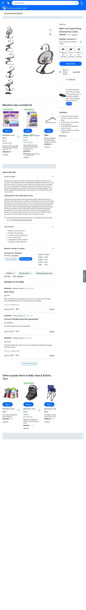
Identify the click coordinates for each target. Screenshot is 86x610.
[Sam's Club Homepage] (8, 2)
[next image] (9, 95)
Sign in (7, 131)
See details (76, 72)
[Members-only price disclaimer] (18, 136)
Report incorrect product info (22, 220)
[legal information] (81, 42)
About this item (9, 172)
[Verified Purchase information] (24, 288)
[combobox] (45, 3)
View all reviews (11, 259)
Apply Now (69, 104)
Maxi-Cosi (62, 24)
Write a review (26, 259)
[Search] (76, 3)
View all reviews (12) (29, 364)
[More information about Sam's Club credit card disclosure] (77, 100)
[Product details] (53, 176)
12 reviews (15, 255)
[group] (68, 35)
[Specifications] (53, 226)
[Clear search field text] (73, 3)
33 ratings (74, 34)
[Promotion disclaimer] (76, 39)
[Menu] (3, 3)
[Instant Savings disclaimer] (10, 143)
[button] (50, 30)
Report (52, 309)
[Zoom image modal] (50, 34)
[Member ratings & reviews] (53, 248)
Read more (62, 136)
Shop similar (70, 64)
